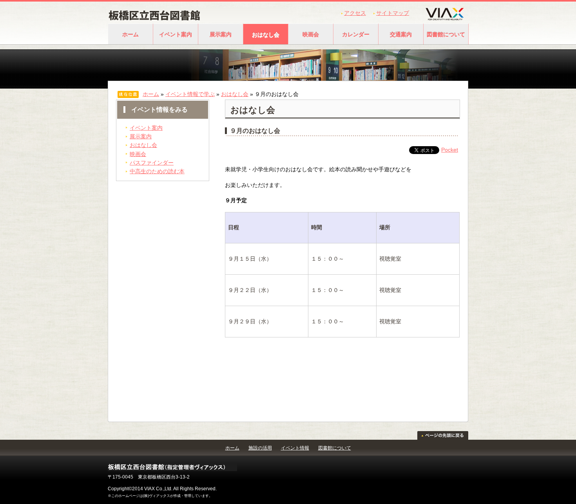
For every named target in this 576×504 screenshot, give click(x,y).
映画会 (310, 34)
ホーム (130, 34)
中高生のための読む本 (157, 171)
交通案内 (401, 34)
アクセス (355, 13)
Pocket (449, 150)
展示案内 (221, 34)
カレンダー (356, 34)
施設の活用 (260, 448)
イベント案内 (175, 34)
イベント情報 (295, 448)
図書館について (446, 34)
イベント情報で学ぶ (190, 94)
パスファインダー (152, 163)
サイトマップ (392, 13)
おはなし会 (265, 34)
